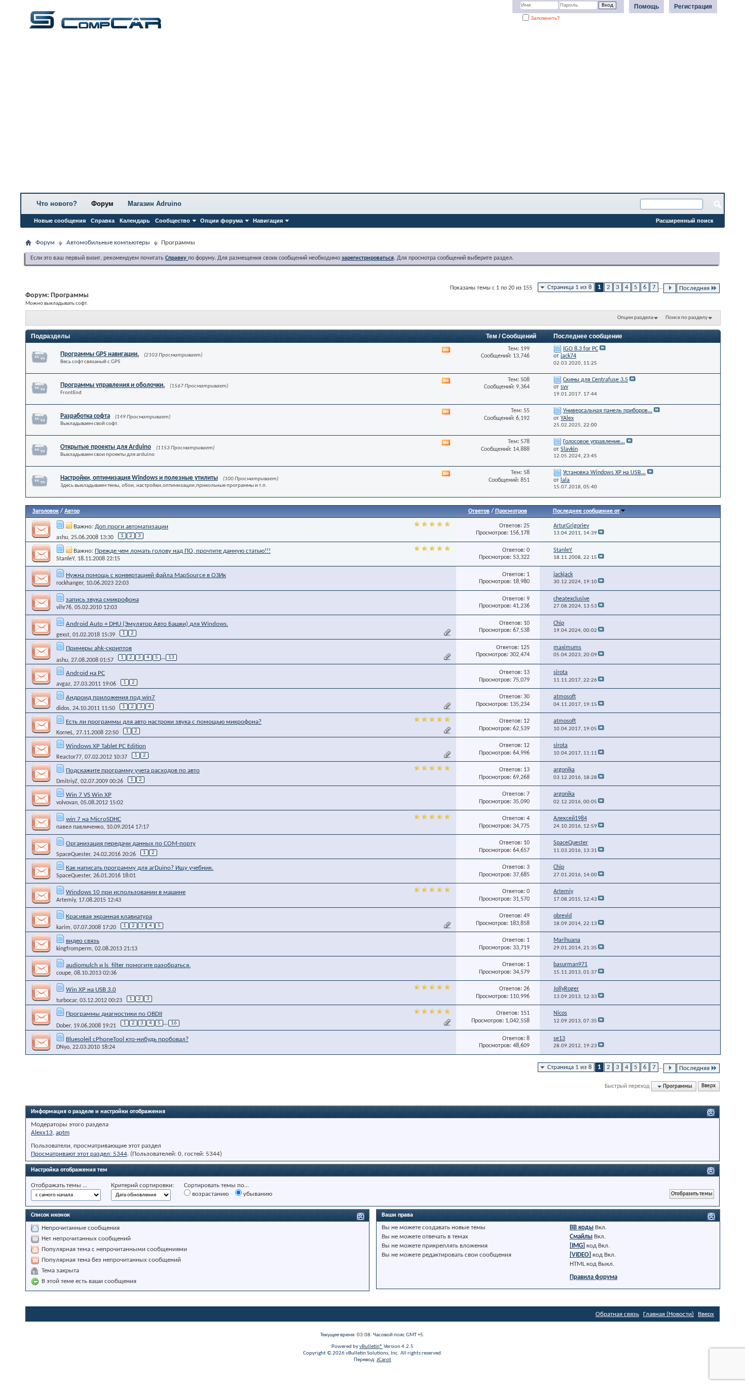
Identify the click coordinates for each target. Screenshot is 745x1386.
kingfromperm (74, 949)
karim (63, 928)
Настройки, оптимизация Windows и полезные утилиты (139, 478)
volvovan (67, 803)
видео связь (82, 941)
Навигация (268, 221)
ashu (62, 538)
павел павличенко (79, 827)
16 (174, 1023)
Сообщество (172, 221)
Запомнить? (544, 18)
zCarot (384, 1360)
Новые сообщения (60, 221)
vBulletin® (371, 1346)
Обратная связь (617, 1314)
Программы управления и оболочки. (112, 385)
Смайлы (581, 1236)
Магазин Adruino (154, 203)
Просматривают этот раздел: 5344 (79, 1154)
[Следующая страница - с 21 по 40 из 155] (669, 288)
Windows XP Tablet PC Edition (106, 746)
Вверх (708, 1086)
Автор (72, 511)
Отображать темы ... (59, 1185)
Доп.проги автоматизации (131, 526)
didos (62, 708)
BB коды (581, 1227)
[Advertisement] (317, 114)
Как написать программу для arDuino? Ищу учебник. (139, 868)
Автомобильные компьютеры (108, 242)
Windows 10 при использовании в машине (125, 892)
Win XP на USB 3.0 (91, 989)
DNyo (62, 1047)
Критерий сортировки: (142, 1185)
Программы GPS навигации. (99, 354)
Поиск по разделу (686, 318)
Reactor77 (69, 757)
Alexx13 (42, 1132)
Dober (63, 1026)
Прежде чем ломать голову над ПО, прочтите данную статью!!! (183, 551)
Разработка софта (85, 416)
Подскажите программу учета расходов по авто (133, 770)
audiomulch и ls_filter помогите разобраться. (128, 965)
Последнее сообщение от (586, 511)
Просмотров (511, 511)
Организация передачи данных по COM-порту (131, 843)
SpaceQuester (73, 854)
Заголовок (45, 511)
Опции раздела (635, 318)
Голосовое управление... (594, 442)
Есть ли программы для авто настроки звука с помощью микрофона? (164, 722)
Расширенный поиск (685, 221)
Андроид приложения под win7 (110, 697)
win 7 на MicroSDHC (93, 819)
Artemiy (66, 900)
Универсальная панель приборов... (607, 411)
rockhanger (69, 583)
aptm (62, 1132)
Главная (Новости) (668, 1314)
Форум (102, 203)
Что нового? (56, 203)
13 (171, 657)
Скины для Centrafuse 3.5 (595, 380)
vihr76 (63, 608)
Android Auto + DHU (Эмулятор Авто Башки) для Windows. (147, 624)
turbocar (66, 1001)
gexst (62, 635)
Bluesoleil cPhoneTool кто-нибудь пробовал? (127, 1039)
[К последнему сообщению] (601, 533)
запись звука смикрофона (102, 599)
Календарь (135, 221)
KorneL (64, 733)
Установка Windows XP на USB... (604, 473)
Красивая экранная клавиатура (109, 916)
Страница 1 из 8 (569, 287)
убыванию (257, 1194)
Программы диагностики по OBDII (114, 1014)
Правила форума (593, 1277)
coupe (63, 973)
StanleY (65, 559)
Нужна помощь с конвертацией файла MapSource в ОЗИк (146, 575)
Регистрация (693, 6)
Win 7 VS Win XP (88, 795)
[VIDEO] (580, 1255)
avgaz (63, 684)
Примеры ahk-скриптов (99, 648)
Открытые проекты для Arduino (105, 447)
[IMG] (577, 1245)
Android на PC (85, 673)
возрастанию (210, 1194)
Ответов (479, 511)
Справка (103, 221)
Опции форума (221, 221)
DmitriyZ (67, 781)
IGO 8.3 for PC (580, 349)
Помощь (646, 6)
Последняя (694, 288)
